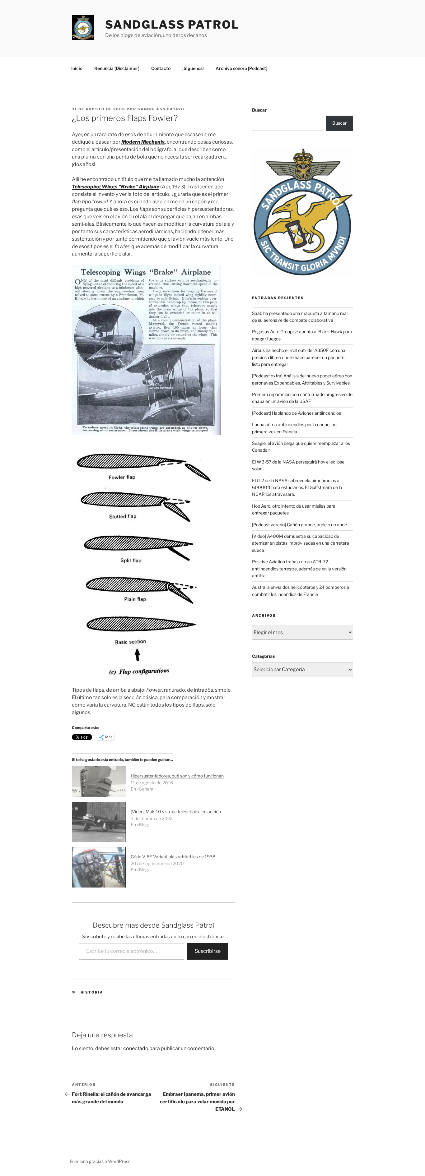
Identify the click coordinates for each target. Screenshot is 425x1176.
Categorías (263, 656)
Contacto (160, 68)
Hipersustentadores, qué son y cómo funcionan (177, 775)
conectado (135, 1048)
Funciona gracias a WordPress (100, 1161)
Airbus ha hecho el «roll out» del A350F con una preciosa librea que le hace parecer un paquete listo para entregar (298, 357)
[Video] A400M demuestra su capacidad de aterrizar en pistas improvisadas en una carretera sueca (300, 543)
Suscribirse (208, 951)
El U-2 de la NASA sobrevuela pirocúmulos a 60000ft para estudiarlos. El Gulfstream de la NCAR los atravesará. (297, 487)
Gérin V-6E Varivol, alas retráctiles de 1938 (173, 856)
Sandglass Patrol (172, 24)
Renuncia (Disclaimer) (116, 68)
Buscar (259, 110)
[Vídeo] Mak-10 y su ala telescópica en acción (176, 811)
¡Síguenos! (193, 68)
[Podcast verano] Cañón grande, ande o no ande (299, 524)
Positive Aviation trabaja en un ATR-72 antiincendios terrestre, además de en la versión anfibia (299, 568)
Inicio (76, 68)
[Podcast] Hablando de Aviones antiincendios (296, 413)
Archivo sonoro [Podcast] (241, 68)
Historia (92, 992)
